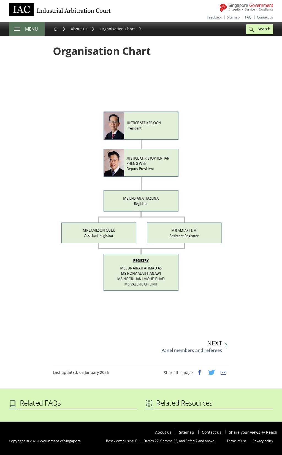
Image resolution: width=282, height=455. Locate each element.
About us (163, 432)
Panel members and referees (191, 350)
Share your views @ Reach (253, 432)
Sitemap (233, 17)
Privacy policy (263, 440)
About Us (79, 28)
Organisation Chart (117, 28)
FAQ (248, 17)
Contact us (265, 17)
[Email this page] (223, 373)
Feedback (214, 17)
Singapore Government (246, 8)
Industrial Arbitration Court (60, 11)
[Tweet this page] (211, 373)
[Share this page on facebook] (199, 373)
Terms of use (237, 440)
